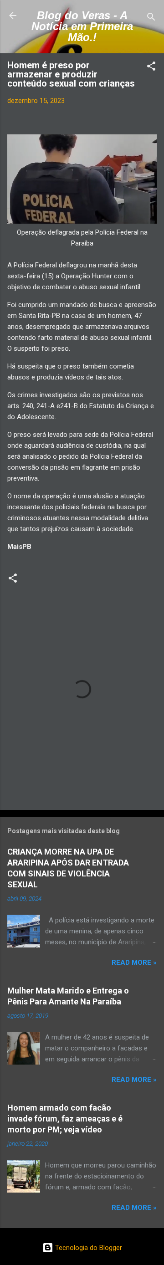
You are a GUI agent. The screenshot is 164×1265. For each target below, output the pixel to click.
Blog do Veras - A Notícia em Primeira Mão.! (82, 26)
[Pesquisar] (151, 18)
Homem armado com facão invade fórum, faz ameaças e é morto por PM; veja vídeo (65, 1118)
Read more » (134, 962)
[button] (151, 68)
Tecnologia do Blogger (87, 1248)
